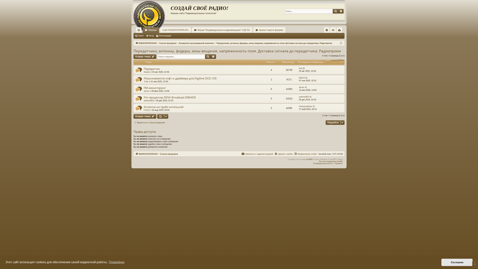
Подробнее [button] (117, 262)
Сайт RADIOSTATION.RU (175, 30)
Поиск (141, 36)
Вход (151, 36)
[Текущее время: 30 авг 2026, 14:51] (341, 43)
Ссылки (139, 31)
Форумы (152, 30)
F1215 (147, 110)
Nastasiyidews (305, 106)
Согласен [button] (457, 262)
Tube (146, 81)
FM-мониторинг (155, 88)
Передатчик (152, 69)
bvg (300, 68)
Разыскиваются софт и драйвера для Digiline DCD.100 (180, 78)
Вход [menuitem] (334, 31)
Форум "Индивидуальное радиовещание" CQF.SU (224, 30)
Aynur (146, 91)
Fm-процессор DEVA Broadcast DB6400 (170, 97)
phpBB (309, 159)
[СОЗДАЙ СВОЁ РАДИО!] (152, 11)
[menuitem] (327, 30)
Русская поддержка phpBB (331, 161)
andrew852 (149, 100)
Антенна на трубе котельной (164, 107)
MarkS (302, 78)
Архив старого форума (271, 30)
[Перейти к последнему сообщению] (304, 68)
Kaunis (147, 72)
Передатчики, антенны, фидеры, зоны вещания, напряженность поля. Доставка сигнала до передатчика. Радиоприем (237, 51)
